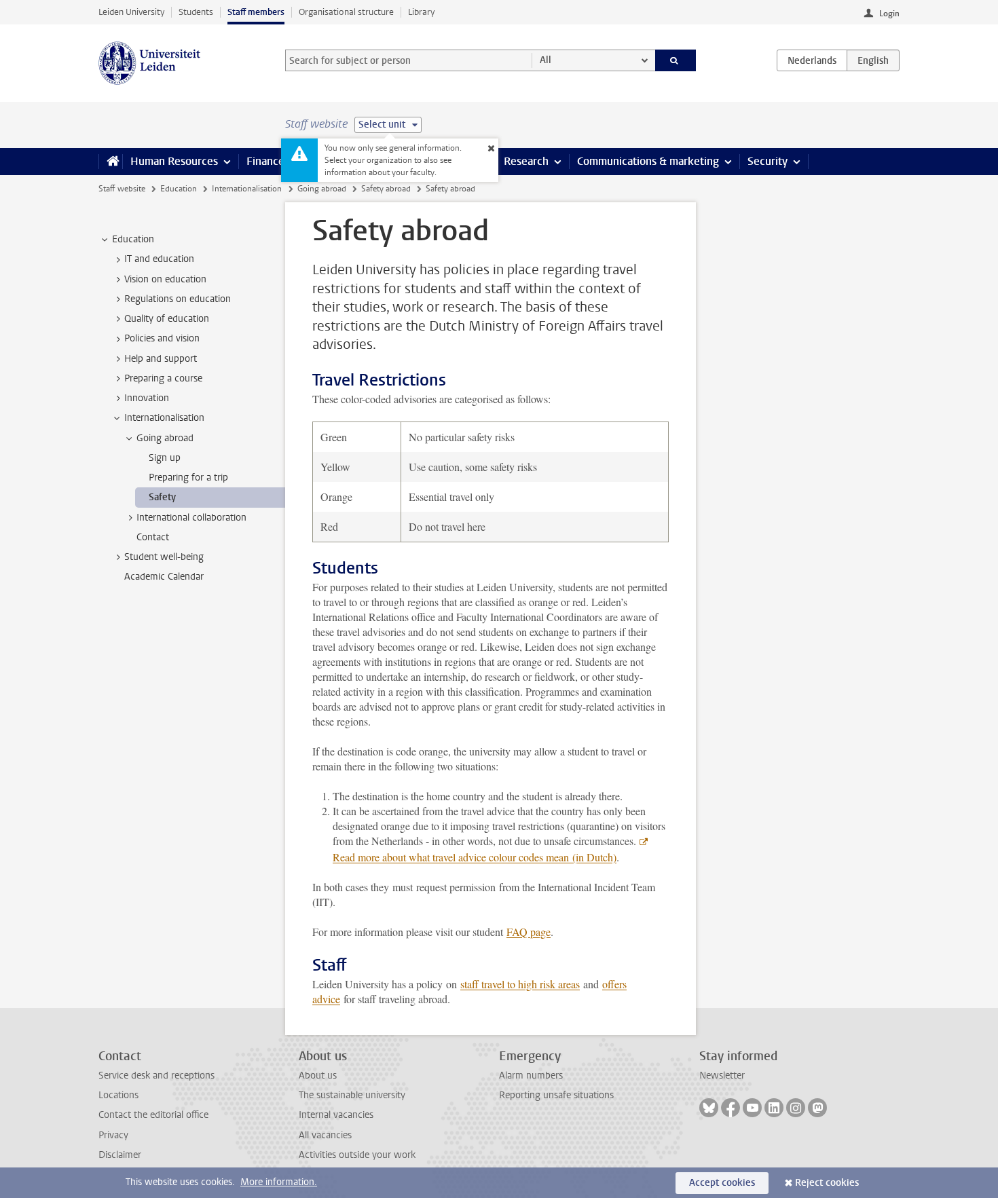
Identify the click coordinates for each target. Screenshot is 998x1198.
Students (196, 12)
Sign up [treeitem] (165, 457)
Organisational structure (346, 12)
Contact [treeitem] (152, 537)
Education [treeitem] (133, 239)
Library (421, 12)
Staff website (121, 188)
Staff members (255, 12)
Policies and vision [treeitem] (162, 338)
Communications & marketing (648, 161)
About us (318, 1075)
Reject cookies (827, 1182)
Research (526, 161)
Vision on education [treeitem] (165, 279)
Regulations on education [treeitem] (177, 299)
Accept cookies (722, 1182)
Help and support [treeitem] (160, 358)
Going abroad (321, 188)
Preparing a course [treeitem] (163, 378)
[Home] (110, 161)
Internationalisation (247, 188)
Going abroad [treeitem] (164, 438)
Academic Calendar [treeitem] (164, 576)
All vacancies (325, 1135)
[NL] (812, 60)
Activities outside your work (357, 1154)
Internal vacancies (336, 1114)
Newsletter (722, 1075)
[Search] (676, 60)
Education (178, 188)
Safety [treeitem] (162, 497)
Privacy (113, 1135)
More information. (278, 1182)
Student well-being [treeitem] (164, 556)
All (545, 60)
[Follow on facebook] (730, 1107)
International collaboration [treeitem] (191, 517)
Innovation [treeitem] (146, 398)
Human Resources (174, 161)
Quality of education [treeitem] (166, 318)
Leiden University (131, 12)
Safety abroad (386, 188)
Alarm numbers (531, 1075)
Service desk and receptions (156, 1075)
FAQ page (528, 931)
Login (889, 13)
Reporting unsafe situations (556, 1095)
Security (767, 161)
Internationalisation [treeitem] (164, 417)
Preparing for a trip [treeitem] (188, 477)
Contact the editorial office (153, 1114)
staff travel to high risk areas (520, 984)
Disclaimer (119, 1154)
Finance (265, 161)
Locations (118, 1095)
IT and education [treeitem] (159, 258)
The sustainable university (352, 1095)
